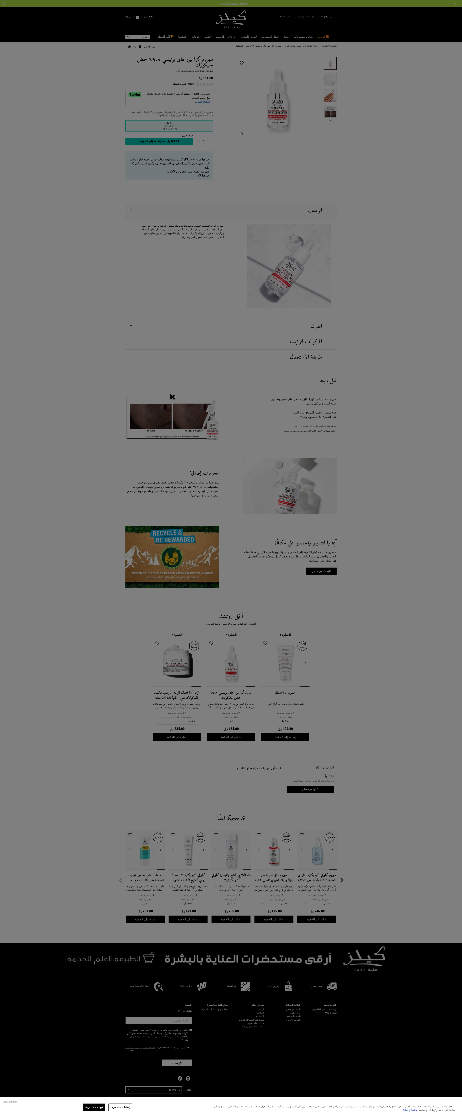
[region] (231, 1105)
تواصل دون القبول (10, 1101)
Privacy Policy (410, 1110)
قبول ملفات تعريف (94, 1107)
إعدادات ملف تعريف (120, 1107)
